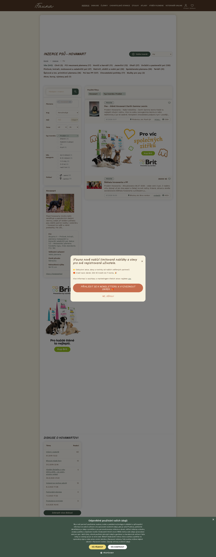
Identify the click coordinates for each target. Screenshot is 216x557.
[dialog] (108, 537)
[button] (108, 552)
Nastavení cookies (99, 542)
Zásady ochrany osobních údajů (118, 542)
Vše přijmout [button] (97, 547)
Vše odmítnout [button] (117, 547)
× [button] (213, 520)
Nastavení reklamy (115, 539)
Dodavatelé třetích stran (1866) (109, 532)
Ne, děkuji (108, 296)
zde (129, 279)
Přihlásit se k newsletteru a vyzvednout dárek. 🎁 (108, 288)
